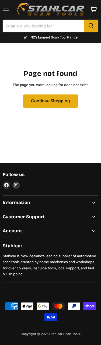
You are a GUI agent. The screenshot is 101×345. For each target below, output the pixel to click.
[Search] (91, 26)
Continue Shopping (50, 100)
